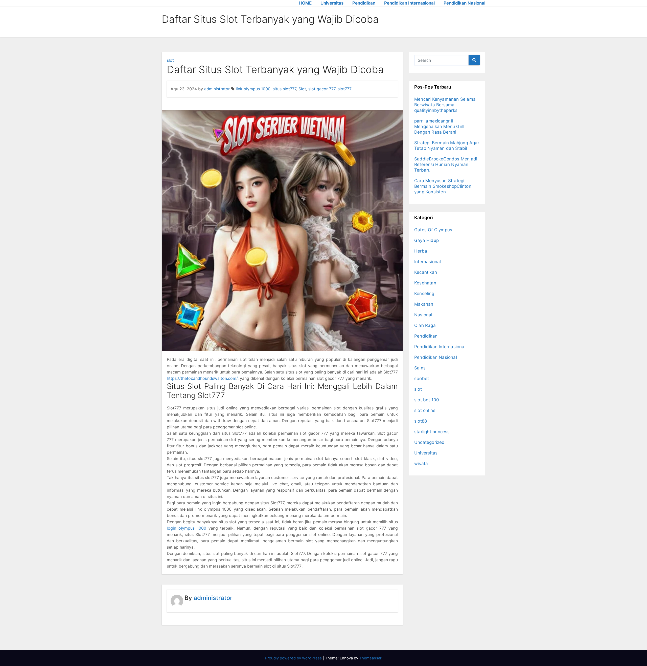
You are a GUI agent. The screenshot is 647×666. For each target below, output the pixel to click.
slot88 (420, 421)
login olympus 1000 (186, 528)
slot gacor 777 (321, 88)
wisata (421, 463)
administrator (217, 88)
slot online (424, 410)
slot (170, 60)
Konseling (424, 293)
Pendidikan (363, 3)
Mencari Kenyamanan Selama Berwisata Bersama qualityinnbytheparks (445, 105)
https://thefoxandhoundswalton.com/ (202, 378)
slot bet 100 (426, 399)
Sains (420, 367)
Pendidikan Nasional (464, 3)
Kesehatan (425, 282)
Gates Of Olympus (433, 229)
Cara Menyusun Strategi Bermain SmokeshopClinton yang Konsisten (442, 186)
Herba (420, 251)
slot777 (345, 88)
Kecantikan (425, 272)
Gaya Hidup (426, 240)
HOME (305, 3)
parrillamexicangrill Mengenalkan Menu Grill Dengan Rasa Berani (439, 126)
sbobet (421, 378)
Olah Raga (425, 325)
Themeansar (370, 658)
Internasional (427, 261)
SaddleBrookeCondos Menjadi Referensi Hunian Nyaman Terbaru (445, 164)
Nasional (423, 314)
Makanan (423, 304)
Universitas (331, 3)
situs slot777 (284, 88)
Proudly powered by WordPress (294, 658)
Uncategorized (429, 442)
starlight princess (432, 431)
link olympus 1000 (253, 88)
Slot (302, 88)
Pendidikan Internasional (409, 3)
